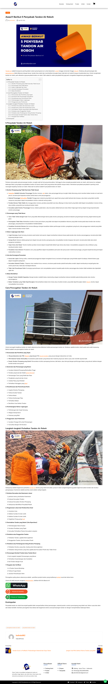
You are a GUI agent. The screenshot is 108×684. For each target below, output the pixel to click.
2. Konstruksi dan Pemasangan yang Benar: (21, 96)
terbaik (59, 577)
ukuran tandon (44, 356)
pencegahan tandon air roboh (13, 627)
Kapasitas (11, 193)
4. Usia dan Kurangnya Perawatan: (19, 89)
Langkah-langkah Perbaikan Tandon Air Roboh (21, 104)
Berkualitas (23, 198)
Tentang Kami (69, 4)
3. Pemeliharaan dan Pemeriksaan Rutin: (21, 98)
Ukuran (27, 356)
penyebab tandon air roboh (29, 627)
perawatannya (10, 73)
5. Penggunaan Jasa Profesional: (18, 102)
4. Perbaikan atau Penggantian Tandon (20, 111)
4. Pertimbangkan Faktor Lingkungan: (20, 100)
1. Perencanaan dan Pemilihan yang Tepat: (21, 94)
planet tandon (29, 580)
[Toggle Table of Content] (39, 79)
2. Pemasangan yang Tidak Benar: (19, 85)
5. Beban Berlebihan (15, 91)
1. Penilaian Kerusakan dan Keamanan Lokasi (22, 105)
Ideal (26, 383)
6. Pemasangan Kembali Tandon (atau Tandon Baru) (24, 114)
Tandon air (9, 71)
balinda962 (20, 635)
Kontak (88, 4)
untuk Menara (30, 373)
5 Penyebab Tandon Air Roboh (16, 82)
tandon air (32, 487)
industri (76, 71)
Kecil (23, 519)
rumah (57, 71)
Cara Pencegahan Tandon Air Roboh (18, 93)
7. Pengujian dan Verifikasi (17, 116)
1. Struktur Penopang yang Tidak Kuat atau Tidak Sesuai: (25, 83)
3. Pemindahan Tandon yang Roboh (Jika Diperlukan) (24, 109)
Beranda (61, 4)
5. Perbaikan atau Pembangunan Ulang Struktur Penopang (25, 113)
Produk (77, 4)
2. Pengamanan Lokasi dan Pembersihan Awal (22, 107)
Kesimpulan (11, 118)
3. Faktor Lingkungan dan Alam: (18, 87)
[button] (20, 639)
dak (44, 193)
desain (88, 282)
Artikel (83, 4)
